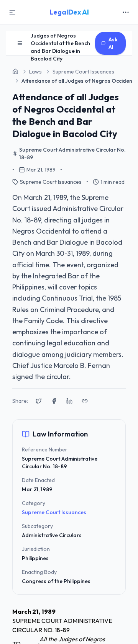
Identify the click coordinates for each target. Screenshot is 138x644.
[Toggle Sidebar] (12, 12)
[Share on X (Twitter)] (39, 401)
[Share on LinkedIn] (69, 401)
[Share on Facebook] (54, 401)
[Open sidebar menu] (20, 43)
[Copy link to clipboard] (85, 401)
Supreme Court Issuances (54, 512)
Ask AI (113, 43)
